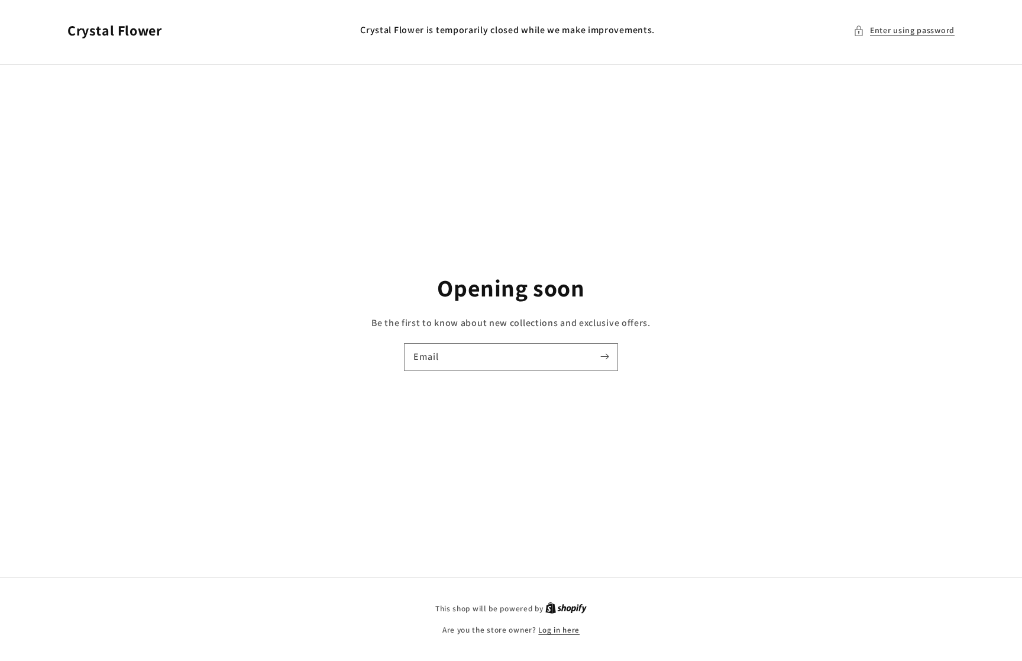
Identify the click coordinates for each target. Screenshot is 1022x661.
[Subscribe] (604, 357)
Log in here (559, 630)
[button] (904, 30)
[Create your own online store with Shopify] (566, 609)
